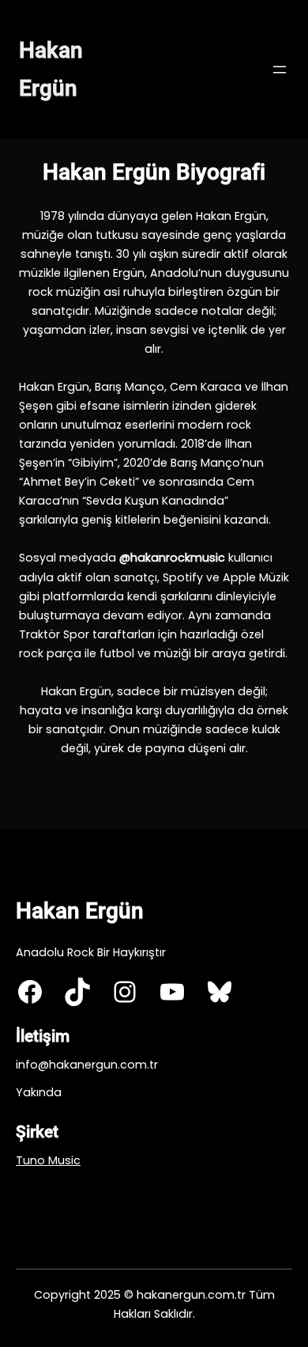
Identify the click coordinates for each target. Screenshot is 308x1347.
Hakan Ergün (80, 911)
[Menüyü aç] (279, 69)
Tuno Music (48, 1160)
